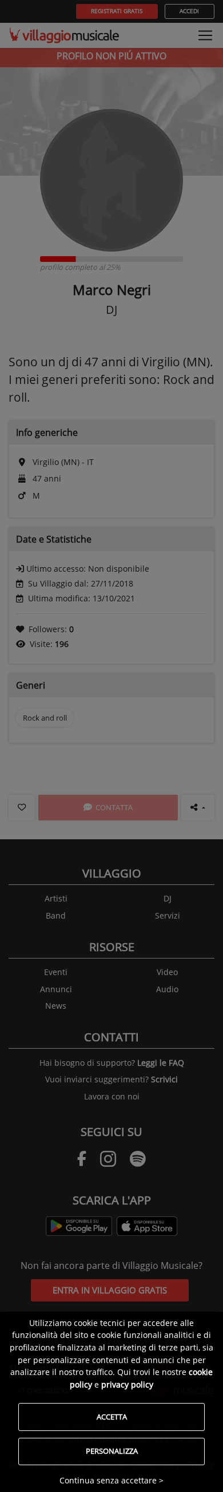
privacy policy (127, 1384)
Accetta (112, 1417)
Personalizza (112, 1451)
